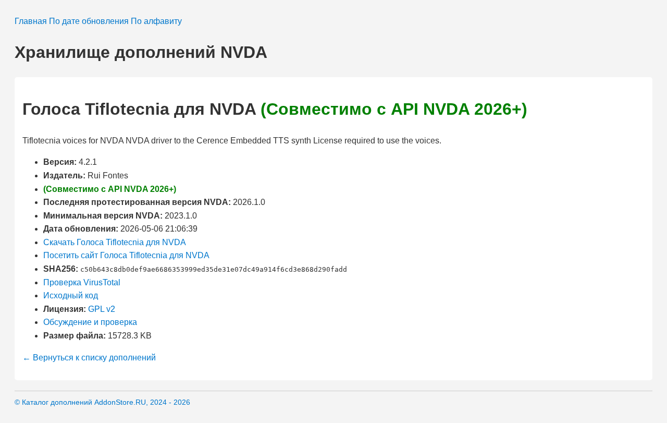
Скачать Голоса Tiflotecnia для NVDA (114, 242)
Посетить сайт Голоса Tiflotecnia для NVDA (126, 255)
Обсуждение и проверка (90, 322)
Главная (31, 21)
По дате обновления (89, 21)
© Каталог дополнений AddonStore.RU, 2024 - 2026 (102, 402)
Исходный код (70, 295)
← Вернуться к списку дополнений (89, 357)
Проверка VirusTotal (81, 282)
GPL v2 (101, 309)
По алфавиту (156, 21)
